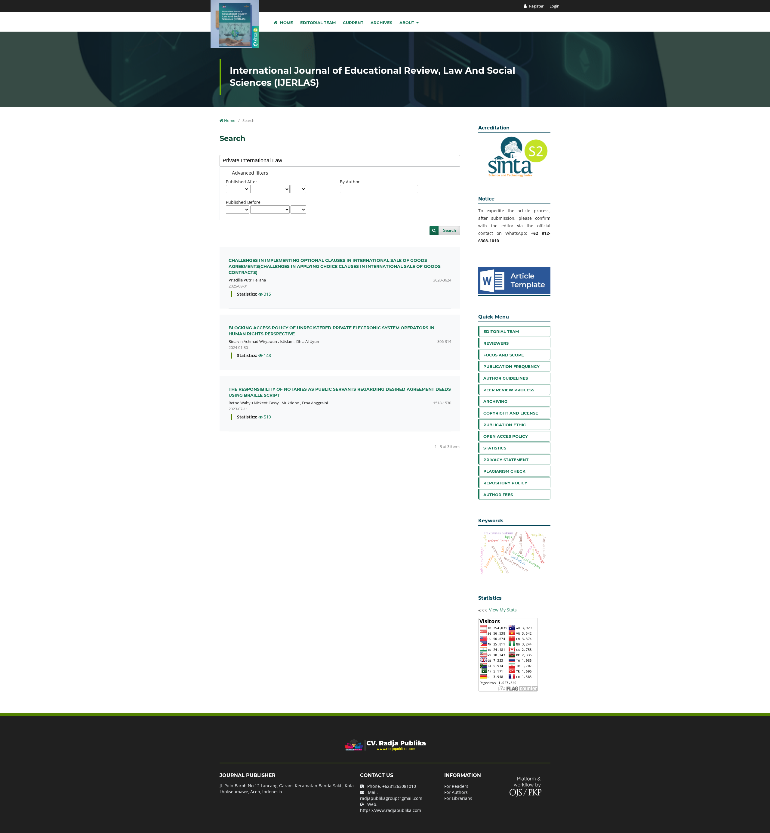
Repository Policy (505, 482)
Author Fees (498, 494)
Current (353, 22)
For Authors (456, 792)
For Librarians (458, 798)
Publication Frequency (511, 366)
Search (449, 230)
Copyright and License (510, 413)
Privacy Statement (505, 459)
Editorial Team (318, 22)
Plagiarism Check (504, 471)
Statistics (494, 448)
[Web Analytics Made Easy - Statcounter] (483, 610)
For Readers (456, 786)
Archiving (495, 401)
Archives (381, 22)
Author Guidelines (505, 378)
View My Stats (503, 610)
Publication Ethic (504, 424)
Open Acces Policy (505, 436)
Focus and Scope (503, 355)
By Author (350, 182)
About (407, 22)
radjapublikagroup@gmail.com (391, 798)
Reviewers (496, 343)
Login (554, 6)
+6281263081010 (399, 786)
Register (536, 6)
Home (286, 22)
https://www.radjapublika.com (390, 810)
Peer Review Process (508, 389)
